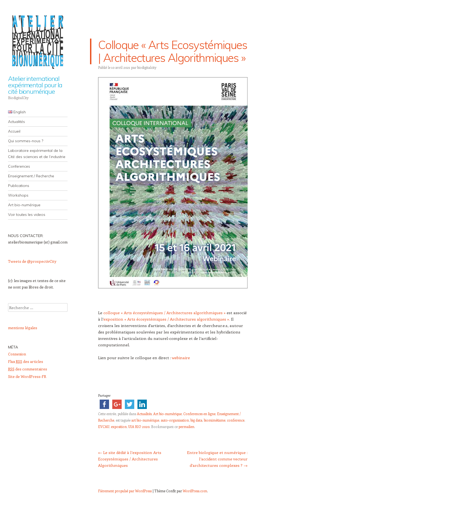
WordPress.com (195, 491)
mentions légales (22, 327)
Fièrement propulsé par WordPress (125, 491)
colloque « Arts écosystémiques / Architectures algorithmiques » (164, 312)
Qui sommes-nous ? (25, 140)
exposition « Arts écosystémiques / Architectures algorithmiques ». (166, 319)
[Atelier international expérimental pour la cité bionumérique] (38, 41)
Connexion (17, 353)
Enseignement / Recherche (31, 176)
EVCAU (103, 426)
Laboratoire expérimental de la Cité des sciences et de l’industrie (36, 153)
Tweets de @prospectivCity (32, 261)
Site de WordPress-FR (27, 376)
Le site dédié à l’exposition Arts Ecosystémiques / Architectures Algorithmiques (129, 459)
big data (196, 420)
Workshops (18, 195)
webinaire (181, 357)
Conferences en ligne (199, 413)
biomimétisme (214, 420)
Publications (18, 185)
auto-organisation (175, 420)
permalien (186, 426)
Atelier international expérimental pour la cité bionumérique (35, 84)
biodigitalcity (146, 67)
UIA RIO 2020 (139, 426)
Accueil (14, 131)
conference (235, 420)
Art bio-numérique (24, 204)
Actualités (16, 121)
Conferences (19, 166)
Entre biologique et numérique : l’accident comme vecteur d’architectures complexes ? (217, 459)
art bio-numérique (145, 420)
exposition (119, 426)
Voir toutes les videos (26, 214)
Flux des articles (25, 361)
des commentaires (27, 368)
